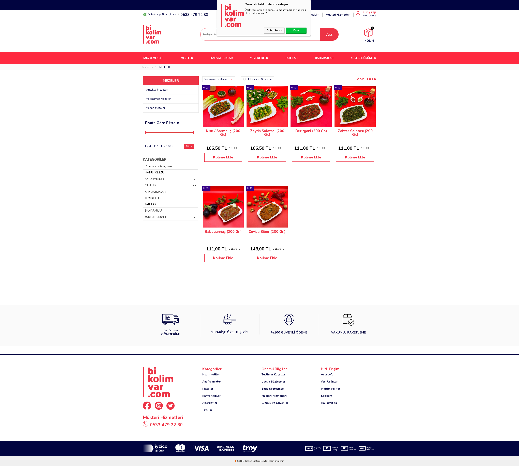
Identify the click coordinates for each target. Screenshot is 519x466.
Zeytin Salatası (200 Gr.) (267, 133)
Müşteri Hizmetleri (338, 15)
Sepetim (326, 396)
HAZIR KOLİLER (154, 172)
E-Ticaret (247, 461)
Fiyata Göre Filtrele (162, 122)
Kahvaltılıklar (211, 396)
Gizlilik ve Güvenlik (275, 403)
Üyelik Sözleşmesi (274, 382)
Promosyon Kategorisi (158, 166)
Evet (296, 30)
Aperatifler (209, 403)
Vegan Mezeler (155, 108)
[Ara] (329, 34)
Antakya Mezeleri (157, 90)
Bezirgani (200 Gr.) (311, 131)
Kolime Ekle (223, 157)
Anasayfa (327, 374)
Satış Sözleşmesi (273, 389)
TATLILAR (291, 58)
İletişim (314, 15)
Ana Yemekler (211, 382)
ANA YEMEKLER (153, 58)
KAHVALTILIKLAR (221, 58)
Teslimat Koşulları (274, 374)
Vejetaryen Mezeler (158, 99)
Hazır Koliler (211, 374)
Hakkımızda (329, 403)
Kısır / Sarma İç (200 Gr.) (223, 133)
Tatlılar (207, 410)
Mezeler (207, 389)
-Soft (238, 461)
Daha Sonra (274, 30)
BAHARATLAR (324, 58)
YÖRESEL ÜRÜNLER (363, 58)
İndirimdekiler (330, 389)
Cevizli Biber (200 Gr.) (267, 232)
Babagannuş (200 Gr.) (223, 232)
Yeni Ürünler (329, 382)
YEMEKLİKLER (259, 58)
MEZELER (187, 58)
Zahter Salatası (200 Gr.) (355, 133)
